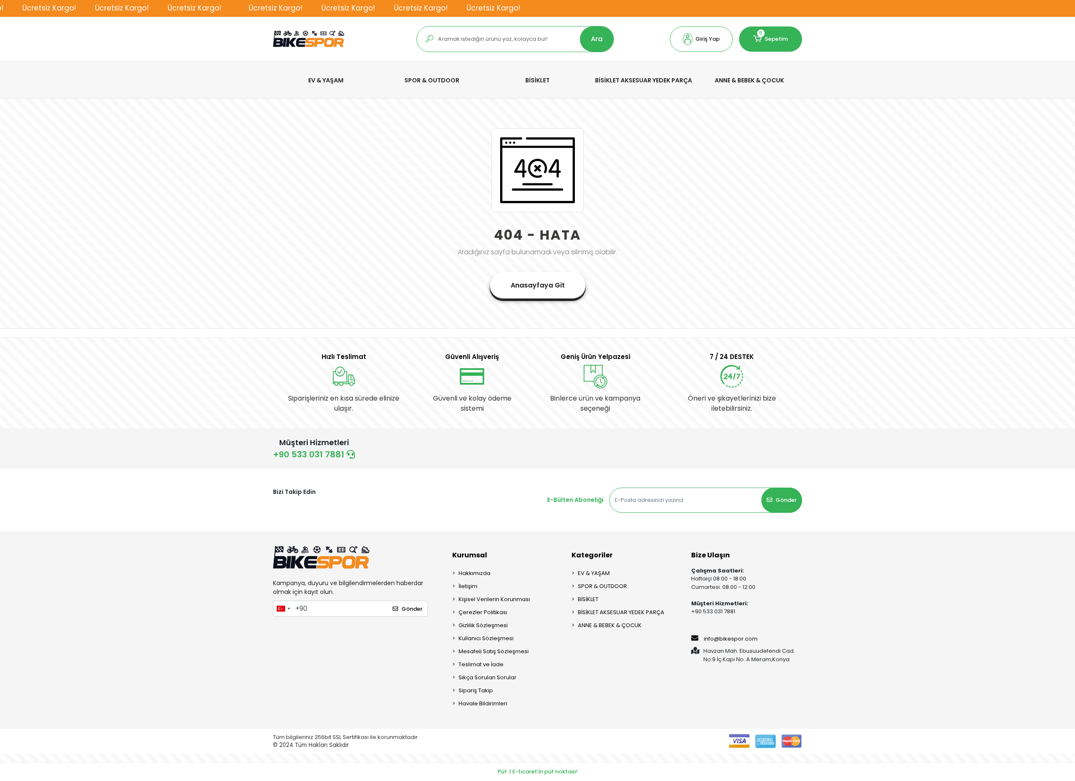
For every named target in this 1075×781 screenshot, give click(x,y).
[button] (701, 39)
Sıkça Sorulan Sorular (488, 677)
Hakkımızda (474, 573)
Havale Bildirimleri (483, 703)
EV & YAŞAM (594, 573)
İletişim (468, 586)
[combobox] (283, 608)
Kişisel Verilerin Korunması (494, 599)
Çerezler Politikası (483, 612)
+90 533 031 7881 (309, 454)
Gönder (786, 500)
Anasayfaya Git (538, 285)
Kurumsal (469, 555)
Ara (597, 39)
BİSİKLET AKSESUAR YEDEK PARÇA (621, 612)
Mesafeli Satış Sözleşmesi (494, 651)
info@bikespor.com (731, 639)
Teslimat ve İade (481, 664)
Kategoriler (592, 555)
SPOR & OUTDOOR (602, 586)
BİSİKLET (588, 599)
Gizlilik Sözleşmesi (483, 625)
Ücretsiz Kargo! (49, 8)
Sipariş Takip (476, 690)
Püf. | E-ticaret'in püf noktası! (538, 772)
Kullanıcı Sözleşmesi (486, 638)
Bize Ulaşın (710, 555)
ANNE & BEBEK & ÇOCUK (610, 625)
